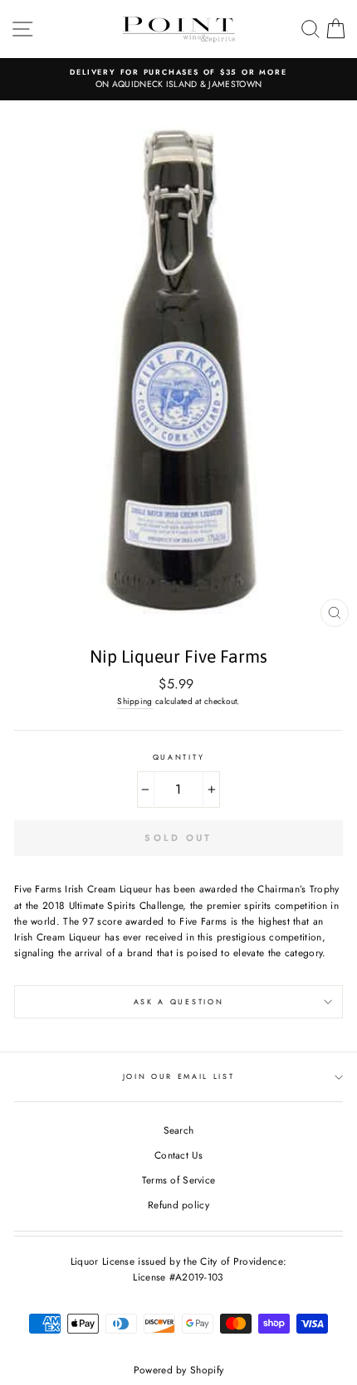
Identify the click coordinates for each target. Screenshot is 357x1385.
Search (179, 1130)
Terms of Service (179, 1180)
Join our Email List (179, 1076)
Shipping (134, 701)
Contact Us (178, 1155)
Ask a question (179, 1001)
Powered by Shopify (178, 1370)
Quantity (178, 756)
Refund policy (178, 1205)
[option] (178, 79)
